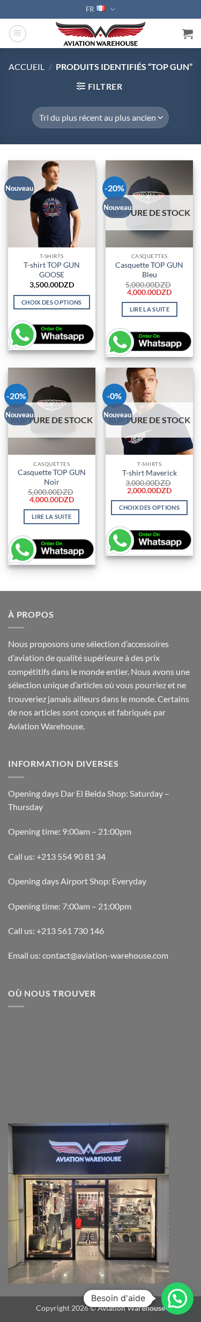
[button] (17, 33)
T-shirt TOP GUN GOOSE (52, 270)
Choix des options (51, 302)
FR (90, 9)
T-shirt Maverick (149, 473)
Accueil (26, 66)
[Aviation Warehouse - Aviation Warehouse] (100, 33)
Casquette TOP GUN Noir (52, 477)
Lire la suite (149, 309)
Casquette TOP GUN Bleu (149, 270)
